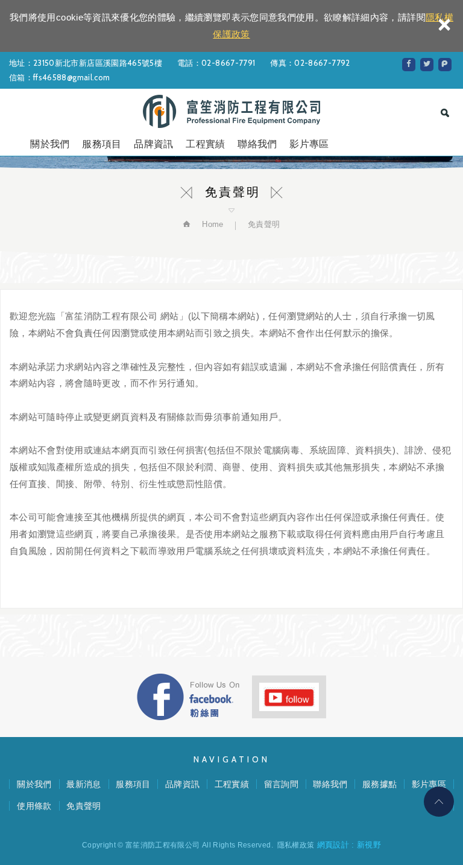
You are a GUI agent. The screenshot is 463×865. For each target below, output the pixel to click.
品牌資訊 (153, 144)
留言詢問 (281, 784)
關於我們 (49, 144)
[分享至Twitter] (426, 64)
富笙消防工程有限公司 (231, 111)
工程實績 (205, 144)
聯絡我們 (257, 144)
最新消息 (83, 784)
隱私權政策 (296, 845)
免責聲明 (83, 806)
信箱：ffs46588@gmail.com (59, 77)
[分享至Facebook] (408, 64)
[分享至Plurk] (445, 64)
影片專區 (309, 144)
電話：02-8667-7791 (216, 63)
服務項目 (101, 144)
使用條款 (34, 806)
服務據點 (379, 784)
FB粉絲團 (188, 697)
